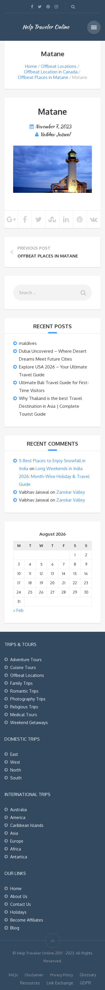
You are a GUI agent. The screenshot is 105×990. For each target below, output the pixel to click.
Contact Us (20, 904)
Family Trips (21, 683)
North (15, 769)
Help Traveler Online (45, 27)
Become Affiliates (26, 919)
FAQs (13, 975)
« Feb (18, 610)
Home (31, 66)
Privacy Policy (61, 975)
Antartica (18, 856)
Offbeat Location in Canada (51, 72)
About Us (18, 896)
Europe (16, 841)
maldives (28, 343)
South (16, 777)
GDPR (85, 982)
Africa (15, 848)
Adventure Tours (26, 659)
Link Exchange (60, 982)
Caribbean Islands (26, 825)
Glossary (88, 974)
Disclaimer (34, 975)
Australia (18, 809)
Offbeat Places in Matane (43, 77)
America (17, 817)
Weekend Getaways (29, 722)
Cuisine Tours (23, 667)
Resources (30, 982)
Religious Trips (24, 706)
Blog (14, 928)
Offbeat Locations (58, 66)
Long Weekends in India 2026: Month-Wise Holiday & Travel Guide (54, 476)
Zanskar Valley (70, 492)
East (14, 754)
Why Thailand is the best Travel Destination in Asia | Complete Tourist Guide (50, 406)
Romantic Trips (24, 691)
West (15, 762)
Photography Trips (28, 698)
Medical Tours (23, 714)
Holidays (18, 912)
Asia (14, 833)
